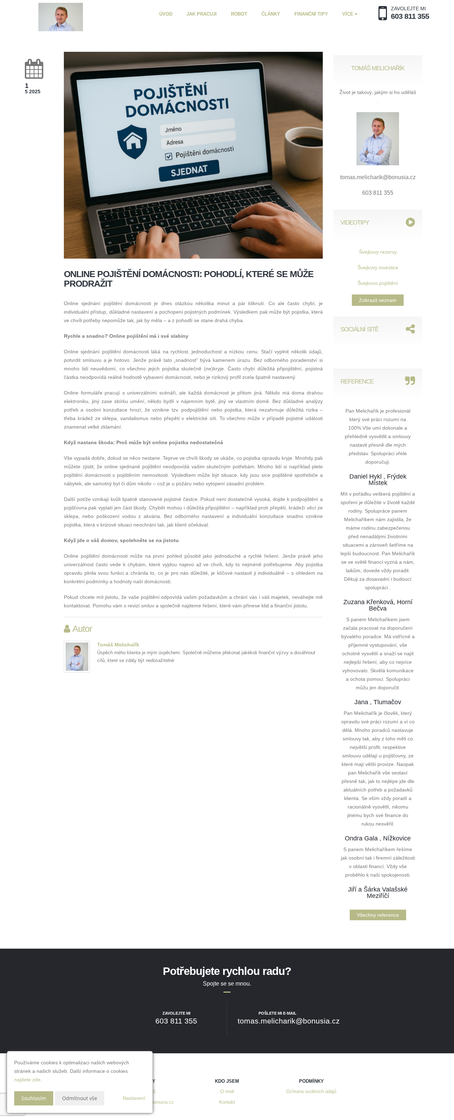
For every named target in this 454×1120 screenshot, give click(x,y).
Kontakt (227, 1102)
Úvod (165, 14)
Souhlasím (33, 1098)
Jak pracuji (202, 14)
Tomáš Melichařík (118, 644)
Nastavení (134, 1098)
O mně (227, 1091)
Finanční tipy (311, 14)
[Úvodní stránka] (60, 17)
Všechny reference (378, 915)
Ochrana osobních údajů (311, 1091)
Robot (239, 14)
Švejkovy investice (378, 267)
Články (270, 14)
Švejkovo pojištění (378, 283)
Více (348, 14)
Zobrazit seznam (378, 300)
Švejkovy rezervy (378, 252)
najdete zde (27, 1079)
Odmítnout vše (79, 1098)
